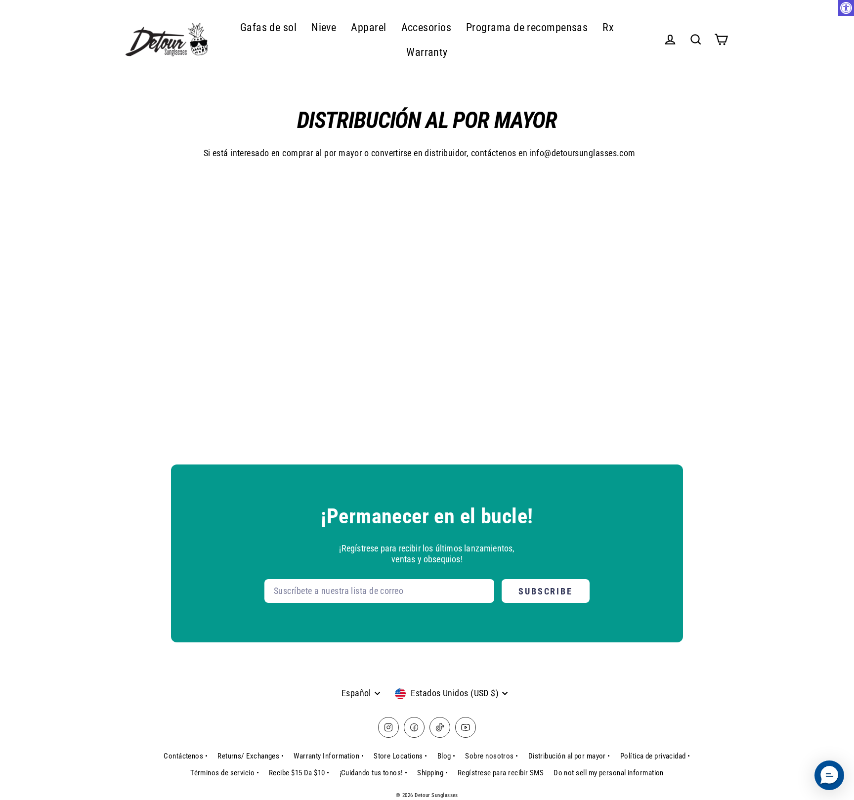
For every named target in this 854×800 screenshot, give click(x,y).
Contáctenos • (186, 756)
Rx (608, 27)
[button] (829, 775)
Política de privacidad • (655, 756)
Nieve (323, 27)
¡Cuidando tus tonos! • (374, 772)
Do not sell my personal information (609, 772)
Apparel (368, 27)
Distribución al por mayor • (569, 756)
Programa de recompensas (527, 27)
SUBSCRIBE (545, 591)
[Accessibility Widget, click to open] (846, 8)
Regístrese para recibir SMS (501, 772)
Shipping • (432, 772)
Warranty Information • (329, 756)
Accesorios (426, 27)
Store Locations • (400, 756)
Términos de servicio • (224, 772)
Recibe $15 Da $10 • (299, 772)
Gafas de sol (268, 27)
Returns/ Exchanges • (250, 756)
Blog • (446, 756)
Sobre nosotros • (491, 756)
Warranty (427, 52)
